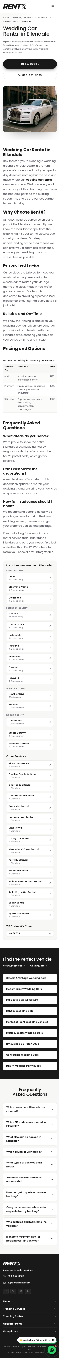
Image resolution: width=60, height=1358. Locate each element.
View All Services (12, 965)
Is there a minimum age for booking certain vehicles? (23, 1258)
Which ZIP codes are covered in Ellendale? (26, 1139)
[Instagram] (20, 1310)
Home (6, 17)
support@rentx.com (19, 1302)
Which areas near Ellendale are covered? (25, 1125)
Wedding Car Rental (23, 17)
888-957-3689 (32, 75)
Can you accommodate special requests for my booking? (21, 1226)
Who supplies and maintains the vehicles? (24, 1243)
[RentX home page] (14, 6)
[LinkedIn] (28, 1310)
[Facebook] (6, 1310)
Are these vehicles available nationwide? (24, 1195)
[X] (13, 1310)
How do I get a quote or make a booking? (26, 1209)
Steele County (10, 21)
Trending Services (14, 1328)
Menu (6, 1320)
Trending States (13, 1335)
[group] (30, 385)
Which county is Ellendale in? (24, 1167)
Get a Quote (30, 64)
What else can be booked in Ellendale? (23, 1154)
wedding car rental (39, 180)
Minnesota (43, 17)
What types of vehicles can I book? (24, 1180)
